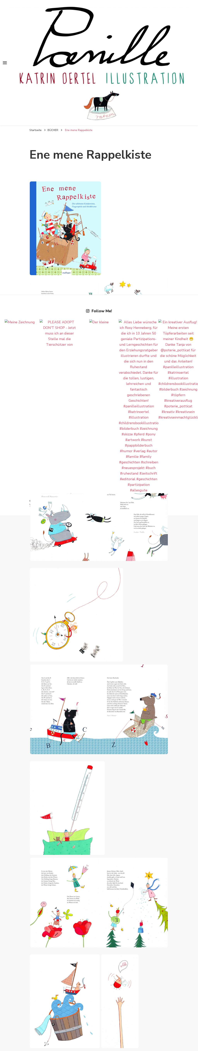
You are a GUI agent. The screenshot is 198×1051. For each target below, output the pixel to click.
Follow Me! (101, 311)
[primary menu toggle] (5, 62)
